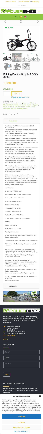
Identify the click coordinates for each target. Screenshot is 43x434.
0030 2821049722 (11, 1)
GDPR (5, 339)
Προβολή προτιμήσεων (21, 427)
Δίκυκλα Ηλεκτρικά (16, 103)
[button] (40, 396)
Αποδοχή (21, 416)
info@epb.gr (35, 1)
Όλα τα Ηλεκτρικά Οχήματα (30, 105)
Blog (18, 5)
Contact (23, 5)
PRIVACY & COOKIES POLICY (21, 431)
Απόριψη (21, 422)
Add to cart (17, 94)
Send (6, 374)
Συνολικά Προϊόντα (22, 108)
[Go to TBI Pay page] (20, 97)
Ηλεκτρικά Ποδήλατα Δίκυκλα (12, 105)
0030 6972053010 (24, 1)
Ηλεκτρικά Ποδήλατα (29, 103)
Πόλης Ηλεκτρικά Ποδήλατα (11, 106)
